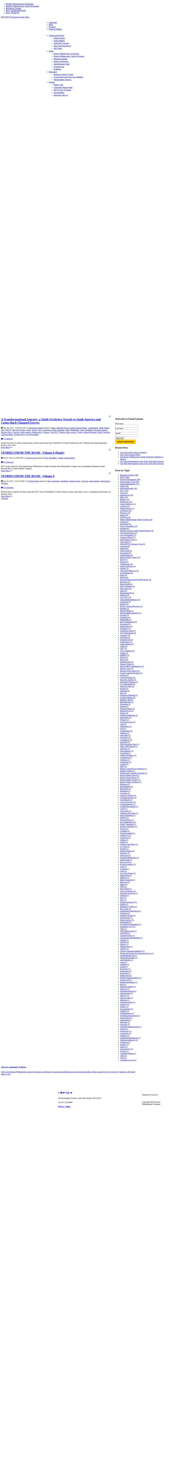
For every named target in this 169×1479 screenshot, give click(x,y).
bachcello (125, 969)
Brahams (125, 784)
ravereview (126, 1031)
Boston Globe (127, 664)
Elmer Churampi (57, 430)
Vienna (124, 940)
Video (53, 428)
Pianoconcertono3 (128, 902)
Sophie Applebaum (129, 715)
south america (25, 432)
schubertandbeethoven (130, 1038)
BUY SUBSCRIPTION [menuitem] (16, 11)
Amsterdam (126, 758)
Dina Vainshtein (127, 815)
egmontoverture (127, 1002)
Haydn (124, 689)
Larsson (124, 869)
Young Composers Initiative (132, 951)
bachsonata (126, 971)
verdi (123, 1056)
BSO (123, 766)
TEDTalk (125, 933)
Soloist (124, 713)
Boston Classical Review (131, 606)
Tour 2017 (54, 432)
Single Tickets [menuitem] (59, 38)
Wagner (124, 720)
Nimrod (124, 895)
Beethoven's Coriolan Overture (133, 773)
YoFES (124, 949)
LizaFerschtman (127, 697)
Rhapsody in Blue (128, 907)
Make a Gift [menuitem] (58, 85)
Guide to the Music (129, 844)
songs (123, 1047)
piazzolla (125, 1024)
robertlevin (125, 1033)
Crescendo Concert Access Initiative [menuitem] (68, 77)
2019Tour (126, 511)
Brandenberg (126, 786)
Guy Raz (125, 847)
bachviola (125, 973)
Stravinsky (125, 718)
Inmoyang (125, 855)
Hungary (125, 853)
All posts (4, 498)
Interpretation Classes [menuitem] (62, 80)
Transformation (127, 936)
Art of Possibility (32, 435)
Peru (40, 430)
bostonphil (125, 553)
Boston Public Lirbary (130, 780)
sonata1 (124, 1045)
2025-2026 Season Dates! (130, 455)
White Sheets (104, 428)
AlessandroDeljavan (129, 571)
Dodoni (124, 818)
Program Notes (127, 709)
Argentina (46, 430)
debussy (124, 996)
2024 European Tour (129, 744)
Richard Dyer (19, 435)
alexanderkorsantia (128, 958)
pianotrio (125, 1022)
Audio (28, 430)
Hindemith (75, 430)
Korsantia (125, 624)
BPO (3, 17)
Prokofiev (125, 629)
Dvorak (124, 615)
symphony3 (126, 740)
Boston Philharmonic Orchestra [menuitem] (19, 4)
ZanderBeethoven (128, 956)
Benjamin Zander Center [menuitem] (63, 74)
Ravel (123, 560)
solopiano (125, 1042)
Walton (124, 944)
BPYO (8, 17)
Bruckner (125, 582)
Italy (123, 693)
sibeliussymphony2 (129, 1040)
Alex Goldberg (127, 651)
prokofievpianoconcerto (130, 1027)
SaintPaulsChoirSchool (130, 911)
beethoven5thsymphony (131, 978)
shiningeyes (126, 495)
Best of (124, 660)
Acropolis (125, 753)
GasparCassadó (127, 833)
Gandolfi (125, 831)
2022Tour (125, 517)
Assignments (93, 428)
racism (124, 1029)
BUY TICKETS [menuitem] (12, 13)
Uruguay (46, 432)
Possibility (89, 430)
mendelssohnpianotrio (130, 1016)
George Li (125, 835)
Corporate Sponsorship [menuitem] (63, 87)
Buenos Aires (6, 432)
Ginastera (125, 617)
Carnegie (125, 793)
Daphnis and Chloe (129, 813)
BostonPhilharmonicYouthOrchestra (135, 580)
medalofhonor (127, 1013)
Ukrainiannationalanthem (131, 938)
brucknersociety (127, 722)
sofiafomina (126, 642)
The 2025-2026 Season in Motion (133, 452)
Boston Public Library (130, 557)
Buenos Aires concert (68, 432)
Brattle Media (126, 611)
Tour (3, 430)
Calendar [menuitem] (53, 23)
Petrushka (125, 704)
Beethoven (126, 502)
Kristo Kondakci (128, 864)
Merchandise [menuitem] (59, 93)
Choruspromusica (128, 798)
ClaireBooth (126, 800)
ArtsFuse (125, 760)
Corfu (123, 809)
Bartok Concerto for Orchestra (133, 769)
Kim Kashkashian (128, 622)
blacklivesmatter (127, 987)
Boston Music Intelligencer (132, 666)
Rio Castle (125, 909)
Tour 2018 (125, 542)
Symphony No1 (127, 927)
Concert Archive (128, 802)
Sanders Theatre (127, 915)
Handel (124, 849)
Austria (124, 764)
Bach (123, 575)
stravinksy (125, 738)
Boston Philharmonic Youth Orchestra (136, 520)
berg (123, 984)
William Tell (126, 947)
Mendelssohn (126, 702)
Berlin (124, 657)
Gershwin (125, 838)
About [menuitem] (51, 51)
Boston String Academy (131, 782)
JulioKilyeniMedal (128, 695)
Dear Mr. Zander (18, 430)
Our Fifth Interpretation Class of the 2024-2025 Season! (142, 464)
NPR (123, 887)
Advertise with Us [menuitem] (61, 95)
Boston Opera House (129, 778)
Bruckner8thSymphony (130, 613)
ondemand (125, 1020)
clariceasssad (126, 993)
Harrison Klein (127, 851)
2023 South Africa (128, 533)
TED (123, 929)
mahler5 (124, 1011)
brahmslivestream (128, 991)
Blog (27, 17)
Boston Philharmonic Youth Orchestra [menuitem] (22, 6)
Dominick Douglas (129, 682)
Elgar (67, 430)
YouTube (125, 637)
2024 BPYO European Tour (132, 544)
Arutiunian (125, 762)
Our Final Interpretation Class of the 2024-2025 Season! (142, 461)
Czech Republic (127, 677)
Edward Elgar (127, 820)
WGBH (124, 942)
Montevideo (37, 432)
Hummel (125, 691)
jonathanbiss (126, 731)
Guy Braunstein (127, 684)
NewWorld (126, 889)
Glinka (124, 840)
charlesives (125, 726)
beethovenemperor (128, 982)
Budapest (125, 791)
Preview (125, 513)
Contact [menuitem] (52, 27)
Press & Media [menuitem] (55, 29)
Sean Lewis (31, 458)
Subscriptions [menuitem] (59, 41)
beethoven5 (126, 976)
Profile (124, 904)
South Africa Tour (128, 540)
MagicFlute (126, 875)
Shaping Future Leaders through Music (72, 428)
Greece (124, 522)
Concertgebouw (127, 804)
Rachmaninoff (127, 593)
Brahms (124, 609)
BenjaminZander (128, 488)
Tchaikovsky (126, 564)
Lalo (123, 867)
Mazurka (125, 882)
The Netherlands (128, 633)
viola (123, 1058)
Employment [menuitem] (59, 67)
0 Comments (8, 462)
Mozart (124, 548)
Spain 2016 (126, 551)
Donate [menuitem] (52, 82)
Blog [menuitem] (51, 25)
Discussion (125, 588)
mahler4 (124, 733)
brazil (124, 515)
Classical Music (7, 435)
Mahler (124, 500)
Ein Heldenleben (128, 822)
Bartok (124, 577)
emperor (124, 1004)
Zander (60, 458)
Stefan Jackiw (127, 920)
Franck (34, 430)
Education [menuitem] (53, 72)
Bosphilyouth (126, 662)
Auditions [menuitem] (57, 69)
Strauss (124, 562)
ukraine (124, 1051)
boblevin (125, 989)
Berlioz (124, 604)
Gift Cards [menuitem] (58, 48)
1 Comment (8, 439)
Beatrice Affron (127, 771)
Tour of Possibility (128, 526)
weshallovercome (128, 1060)
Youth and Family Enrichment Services (136, 953)
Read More (5, 447)
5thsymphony (126, 751)
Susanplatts (126, 922)
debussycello (126, 998)
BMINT (124, 655)
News (124, 491)
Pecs (123, 898)
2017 (123, 649)
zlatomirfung (126, 555)
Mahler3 (124, 878)
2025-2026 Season (128, 746)
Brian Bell (125, 789)
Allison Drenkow (128, 755)
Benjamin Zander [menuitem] (13, 8)
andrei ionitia (126, 960)
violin (123, 646)
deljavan (124, 1000)
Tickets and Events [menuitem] (56, 35)
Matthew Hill (126, 700)
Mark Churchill (104, 432)
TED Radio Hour (128, 931)
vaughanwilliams (128, 1053)
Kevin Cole (126, 862)
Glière (124, 842)
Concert (125, 506)
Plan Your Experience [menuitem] (62, 46)
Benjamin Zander (18, 17)
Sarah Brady (126, 918)
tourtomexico (126, 1049)
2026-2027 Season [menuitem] (61, 43)
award (124, 967)
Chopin (124, 675)
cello (123, 724)
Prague (124, 706)
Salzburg (125, 913)
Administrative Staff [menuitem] (61, 64)
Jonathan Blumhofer (129, 858)
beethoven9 (126, 980)
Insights (124, 528)
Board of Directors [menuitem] (61, 61)
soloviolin (125, 735)
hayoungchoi (126, 1009)
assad (123, 962)
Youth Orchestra (128, 566)
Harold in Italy (127, 686)
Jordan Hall (126, 860)
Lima (82, 430)
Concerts (15, 432)
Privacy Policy (64, 1107)
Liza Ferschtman (128, 873)
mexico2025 (126, 1018)
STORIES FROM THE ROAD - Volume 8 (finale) (32, 452)
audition (124, 964)
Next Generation (128, 891)
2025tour (125, 749)
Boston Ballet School (129, 775)
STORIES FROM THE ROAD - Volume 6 (27, 476)
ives (123, 729)
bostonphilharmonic (129, 484)
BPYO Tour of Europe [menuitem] (62, 90)
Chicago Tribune (128, 795)
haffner (124, 1007)
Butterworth (126, 584)
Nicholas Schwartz (129, 893)
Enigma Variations (128, 827)
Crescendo (125, 811)
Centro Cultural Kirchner (87, 432)
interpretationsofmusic (130, 600)
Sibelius (124, 595)
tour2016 (125, 742)
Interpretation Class (129, 482)
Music (124, 884)
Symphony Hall (127, 631)
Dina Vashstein (127, 586)
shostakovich (126, 640)
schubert (124, 1036)
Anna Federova (128, 504)
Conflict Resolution (129, 806)
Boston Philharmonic (130, 479)
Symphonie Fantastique (130, 924)
